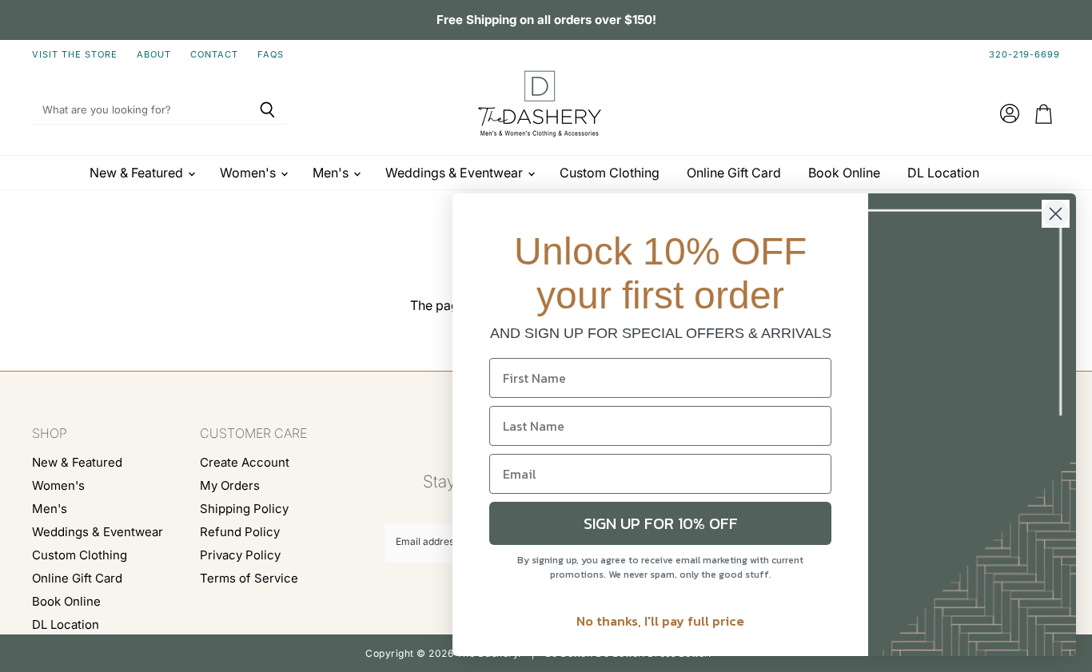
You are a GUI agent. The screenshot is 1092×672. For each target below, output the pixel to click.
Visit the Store (75, 55)
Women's (249, 173)
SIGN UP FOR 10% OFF (661, 523)
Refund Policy (240, 531)
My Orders (230, 485)
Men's (332, 173)
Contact (214, 55)
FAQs (270, 55)
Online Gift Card (734, 173)
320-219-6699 (1024, 55)
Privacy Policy (240, 555)
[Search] (267, 110)
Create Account (244, 462)
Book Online (844, 173)
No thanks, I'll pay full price (660, 620)
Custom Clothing (610, 173)
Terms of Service (249, 578)
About (154, 55)
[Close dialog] (1056, 214)
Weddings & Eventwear (455, 173)
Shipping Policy (244, 508)
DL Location (943, 173)
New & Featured (138, 173)
